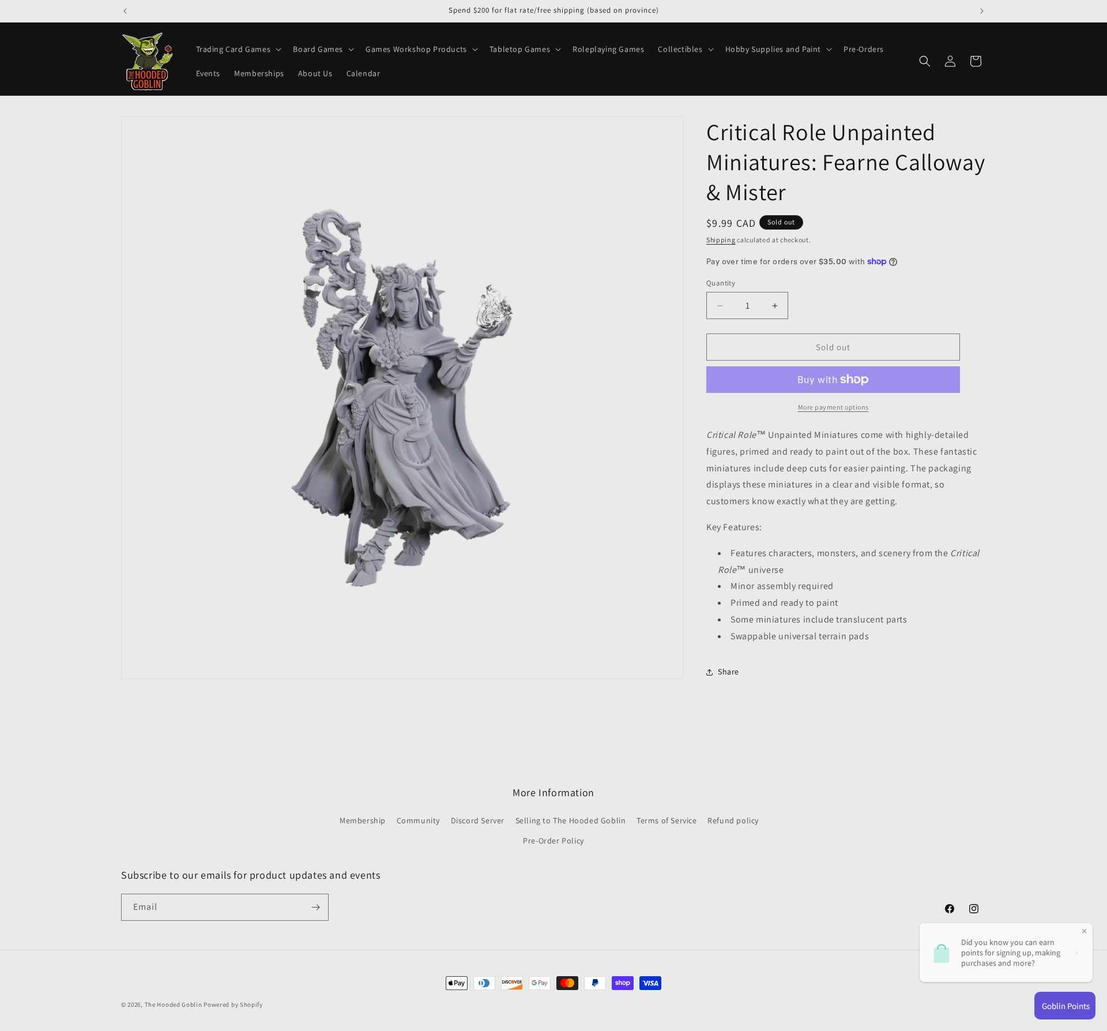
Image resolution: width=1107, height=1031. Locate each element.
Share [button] (728, 671)
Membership (363, 820)
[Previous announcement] (125, 11)
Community (418, 820)
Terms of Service (667, 820)
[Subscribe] (315, 907)
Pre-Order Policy (553, 840)
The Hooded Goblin (173, 1004)
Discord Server (477, 820)
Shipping (721, 239)
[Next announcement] (982, 11)
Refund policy (733, 820)
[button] (238, 49)
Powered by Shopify (233, 1004)
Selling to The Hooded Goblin (570, 820)
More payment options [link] (833, 407)
